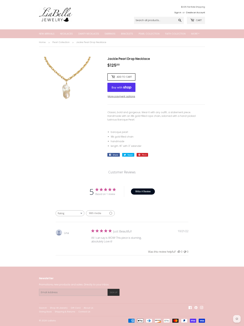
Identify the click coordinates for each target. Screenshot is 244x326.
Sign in (177, 12)
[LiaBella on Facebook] (190, 308)
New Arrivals (46, 33)
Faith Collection (175, 33)
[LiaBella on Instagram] (201, 308)
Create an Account (195, 12)
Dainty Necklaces (88, 33)
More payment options (121, 96)
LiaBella (52, 320)
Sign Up (113, 292)
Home (42, 42)
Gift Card (76, 307)
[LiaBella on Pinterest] (196, 308)
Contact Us (84, 311)
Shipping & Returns (65, 311)
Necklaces (66, 33)
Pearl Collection (149, 33)
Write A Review (143, 191)
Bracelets (127, 33)
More (194, 33)
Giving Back (45, 311)
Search (43, 307)
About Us (88, 307)
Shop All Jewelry (59, 307)
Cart (198, 20)
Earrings (110, 33)
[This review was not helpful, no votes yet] (185, 252)
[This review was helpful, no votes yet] (179, 252)
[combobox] (70, 213)
